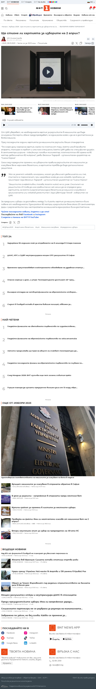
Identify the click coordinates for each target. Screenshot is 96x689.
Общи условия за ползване (11, 678)
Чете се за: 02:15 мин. (21, 555)
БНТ (3, 2)
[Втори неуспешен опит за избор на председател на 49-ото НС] (6, 534)
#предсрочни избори (69, 227)
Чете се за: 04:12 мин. (21, 604)
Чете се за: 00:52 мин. (32, 573)
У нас (31, 555)
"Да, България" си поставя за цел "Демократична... (24, 110)
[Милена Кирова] (4, 39)
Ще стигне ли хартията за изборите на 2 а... (39, 27)
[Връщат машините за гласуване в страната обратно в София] (6, 488)
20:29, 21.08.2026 (7, 618)
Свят (16, 15)
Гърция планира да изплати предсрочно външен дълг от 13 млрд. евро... (42, 387)
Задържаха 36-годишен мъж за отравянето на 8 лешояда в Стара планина (44, 243)
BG (91, 2)
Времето (48, 15)
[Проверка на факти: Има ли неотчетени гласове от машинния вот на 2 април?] (6, 523)
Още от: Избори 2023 (16, 403)
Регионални (21, 20)
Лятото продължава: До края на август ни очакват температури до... (42, 351)
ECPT (45, 678)
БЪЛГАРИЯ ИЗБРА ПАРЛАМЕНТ (72, 27)
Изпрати (7, 663)
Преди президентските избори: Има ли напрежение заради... (37, 601)
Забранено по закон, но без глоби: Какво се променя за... (34, 615)
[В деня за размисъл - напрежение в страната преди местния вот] (6, 499)
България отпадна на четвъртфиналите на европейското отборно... (42, 292)
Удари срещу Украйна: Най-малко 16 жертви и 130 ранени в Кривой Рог (49, 571)
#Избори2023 (7, 227)
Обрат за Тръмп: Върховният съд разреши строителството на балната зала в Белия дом (51, 584)
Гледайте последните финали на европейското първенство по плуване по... (45, 363)
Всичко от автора (14, 40)
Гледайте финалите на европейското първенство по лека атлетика (42, 338)
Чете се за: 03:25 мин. (21, 611)
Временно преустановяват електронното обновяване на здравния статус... (45, 267)
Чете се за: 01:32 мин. (21, 597)
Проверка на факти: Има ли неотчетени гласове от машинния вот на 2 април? (50, 520)
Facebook (28, 214)
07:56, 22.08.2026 (18, 562)
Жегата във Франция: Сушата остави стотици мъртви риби (45, 560)
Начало (5, 27)
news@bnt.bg (57, 665)
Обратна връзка (29, 678)
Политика (34, 20)
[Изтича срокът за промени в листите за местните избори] (6, 511)
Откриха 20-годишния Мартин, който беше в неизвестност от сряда (62, 111)
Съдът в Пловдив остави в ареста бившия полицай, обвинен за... (39, 304)
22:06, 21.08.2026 (7, 597)
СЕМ (39, 678)
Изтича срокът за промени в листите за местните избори (44, 508)
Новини (9, 15)
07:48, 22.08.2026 (18, 573)
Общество (62, 20)
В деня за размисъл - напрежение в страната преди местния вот (47, 496)
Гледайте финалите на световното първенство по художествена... (41, 326)
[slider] (38, 125)
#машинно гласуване (50, 227)
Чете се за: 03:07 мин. (21, 618)
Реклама (48, 314)
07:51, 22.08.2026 (18, 587)
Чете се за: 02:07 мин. (32, 562)
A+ (88, 39)
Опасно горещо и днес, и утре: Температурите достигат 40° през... (41, 280)
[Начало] (2, 15)
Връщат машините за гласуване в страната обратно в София (45, 484)
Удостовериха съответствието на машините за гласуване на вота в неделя (37, 478)
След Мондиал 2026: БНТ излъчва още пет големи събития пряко (39, 375)
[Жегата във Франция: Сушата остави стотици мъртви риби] (6, 563)
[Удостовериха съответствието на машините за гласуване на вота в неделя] (48, 441)
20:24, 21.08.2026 (7, 604)
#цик (37, 227)
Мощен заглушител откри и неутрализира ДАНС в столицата (38, 595)
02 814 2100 (56, 661)
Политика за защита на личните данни (16, 681)
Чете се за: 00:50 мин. (32, 587)
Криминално (47, 20)
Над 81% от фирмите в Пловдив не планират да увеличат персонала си (34, 553)
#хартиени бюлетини (24, 227)
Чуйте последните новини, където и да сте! (25, 212)
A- (93, 39)
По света (8, 20)
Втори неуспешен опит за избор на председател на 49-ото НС (45, 531)
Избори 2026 (14, 27)
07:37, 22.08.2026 (7, 555)
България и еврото (63, 15)
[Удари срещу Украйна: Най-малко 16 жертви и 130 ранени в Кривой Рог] (6, 575)
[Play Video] (48, 72)
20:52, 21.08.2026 (7, 611)
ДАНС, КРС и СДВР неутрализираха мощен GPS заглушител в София (40, 255)
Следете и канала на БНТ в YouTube (20, 217)
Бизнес (77, 15)
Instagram (40, 214)
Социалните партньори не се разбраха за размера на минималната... (42, 608)
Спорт (24, 15)
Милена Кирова (16, 38)
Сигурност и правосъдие (81, 20)
